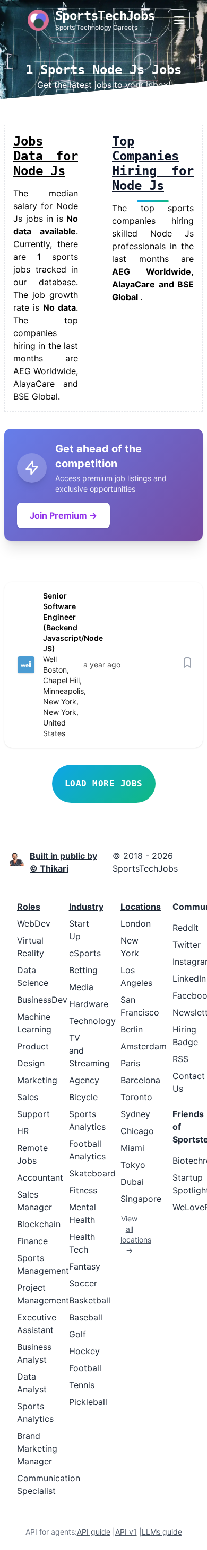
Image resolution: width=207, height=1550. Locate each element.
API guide (93, 1531)
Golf (77, 1334)
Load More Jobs (104, 783)
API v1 (126, 1531)
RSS (180, 1059)
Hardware (88, 1004)
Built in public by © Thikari (63, 862)
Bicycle (83, 1097)
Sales (27, 1097)
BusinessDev (42, 999)
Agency (84, 1080)
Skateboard (92, 1173)
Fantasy (84, 1266)
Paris (130, 1063)
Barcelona (140, 1080)
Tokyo (132, 1164)
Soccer (83, 1283)
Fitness (83, 1190)
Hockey (84, 1351)
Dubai (132, 1181)
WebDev (33, 923)
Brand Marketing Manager (37, 1448)
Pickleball (88, 1402)
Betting (83, 970)
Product (33, 1046)
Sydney (135, 1114)
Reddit (185, 927)
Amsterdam (143, 1046)
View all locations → (129, 1234)
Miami (132, 1148)
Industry (86, 906)
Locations (140, 906)
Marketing (37, 1080)
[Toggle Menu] (179, 20)
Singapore (140, 1198)
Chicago (137, 1131)
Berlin (131, 1029)
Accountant (40, 1177)
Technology (92, 1021)
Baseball (85, 1317)
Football (85, 1368)
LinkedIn (189, 978)
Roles (28, 906)
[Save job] (187, 662)
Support (33, 1114)
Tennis (81, 1385)
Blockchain (39, 1224)
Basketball (89, 1300)
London (135, 923)
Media (81, 987)
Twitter (186, 944)
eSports (85, 953)
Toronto (136, 1097)
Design (31, 1063)
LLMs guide (162, 1531)
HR (23, 1131)
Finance (32, 1241)
